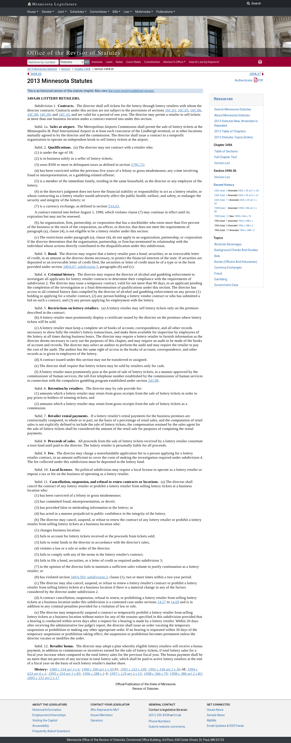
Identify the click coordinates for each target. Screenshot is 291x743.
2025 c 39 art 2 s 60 (248, 190)
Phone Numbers (159, 721)
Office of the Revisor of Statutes (74, 52)
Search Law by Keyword (204, 62)
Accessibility (40, 725)
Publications (164, 11)
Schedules (77, 11)
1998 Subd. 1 (221, 208)
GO (87, 62)
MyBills (211, 720)
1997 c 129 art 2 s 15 (126, 674)
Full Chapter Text (225, 157)
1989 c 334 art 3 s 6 (64, 669)
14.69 (175, 602)
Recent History (224, 184)
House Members (102, 715)
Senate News (216, 715)
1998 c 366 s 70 (243, 216)
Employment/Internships (49, 715)
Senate (47, 11)
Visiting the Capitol (44, 720)
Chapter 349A (82, 69)
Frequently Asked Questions (51, 731)
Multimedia (142, 11)
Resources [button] (223, 99)
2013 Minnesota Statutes (42, 69)
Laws (109, 62)
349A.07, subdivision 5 (80, 267)
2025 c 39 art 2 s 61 (248, 195)
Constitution (152, 62)
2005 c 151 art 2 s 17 (43, 678)
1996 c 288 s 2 (245, 225)
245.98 (153, 381)
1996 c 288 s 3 (247, 230)
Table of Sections (226, 151)
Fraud (218, 273)
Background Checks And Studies (236, 250)
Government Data (226, 285)
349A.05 (36, 74)
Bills (115, 11)
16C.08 (32, 115)
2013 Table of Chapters (230, 131)
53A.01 (113, 206)
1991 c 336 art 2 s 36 (164, 669)
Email (177, 715)
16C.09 (45, 115)
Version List (222, 163)
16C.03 (170, 110)
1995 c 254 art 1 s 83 (64, 674)
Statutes (97, 62)
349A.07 (255, 74)
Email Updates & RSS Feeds (225, 725)
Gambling (220, 279)
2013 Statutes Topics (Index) (233, 137)
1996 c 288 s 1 (245, 221)
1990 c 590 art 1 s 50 (98, 669)
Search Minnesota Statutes (232, 109)
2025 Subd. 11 (221, 200)
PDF (260, 80)
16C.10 (64, 115)
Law (126, 11)
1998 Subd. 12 (221, 216)
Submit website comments (167, 726)
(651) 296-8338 (159, 715)
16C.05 (183, 110)
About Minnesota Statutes (232, 115)
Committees (98, 11)
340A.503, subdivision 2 (89, 577)
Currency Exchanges (228, 267)
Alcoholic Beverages (228, 244)
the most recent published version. (131, 91)
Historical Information (46, 709)
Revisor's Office (173, 62)
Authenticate (243, 80)
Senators (97, 720)
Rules (119, 62)
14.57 (161, 602)
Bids (217, 256)
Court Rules (133, 62)
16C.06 (195, 110)
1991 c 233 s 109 (133, 669)
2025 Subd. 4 (221, 195)
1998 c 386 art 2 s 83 (186, 674)
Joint (60, 11)
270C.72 (137, 165)
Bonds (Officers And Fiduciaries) (235, 261)
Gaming (65, 69)
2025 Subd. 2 (221, 190)
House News (215, 709)
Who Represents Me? (105, 709)
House (31, 11)
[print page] (260, 62)
